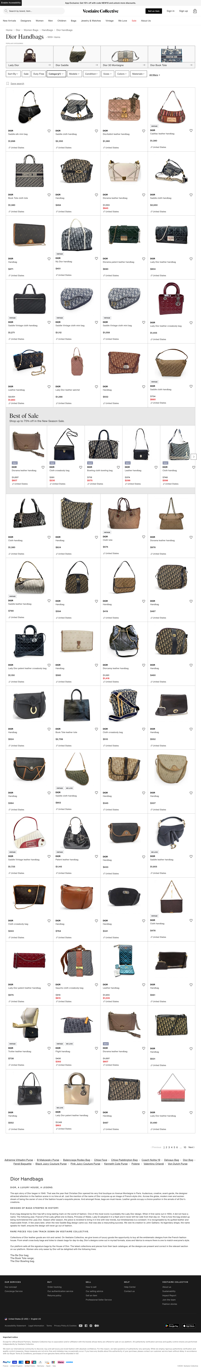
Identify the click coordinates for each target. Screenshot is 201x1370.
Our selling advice (94, 1291)
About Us (146, 20)
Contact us (129, 1291)
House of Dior (62, 1246)
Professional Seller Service (99, 1299)
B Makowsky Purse (48, 1160)
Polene (136, 1164)
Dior (18, 30)
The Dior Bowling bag (22, 1261)
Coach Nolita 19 (151, 1160)
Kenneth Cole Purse (116, 1164)
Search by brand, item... (20, 10)
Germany (40, 1366)
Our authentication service (60, 1291)
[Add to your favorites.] (49, 131)
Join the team (169, 1299)
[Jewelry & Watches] (103, 21)
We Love (122, 20)
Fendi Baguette (23, 1164)
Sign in (171, 10)
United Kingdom (16, 1366)
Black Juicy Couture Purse (51, 1164)
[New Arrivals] (18, 21)
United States (30, 1366)
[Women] (46, 21)
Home (9, 30)
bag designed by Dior (26, 1213)
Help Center (130, 1287)
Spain (48, 1366)
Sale (134, 20)
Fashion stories (169, 1304)
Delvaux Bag (171, 1160)
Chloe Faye (100, 1160)
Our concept (11, 1287)
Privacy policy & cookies (65, 1325)
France (5, 1366)
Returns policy (54, 1295)
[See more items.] (194, 457)
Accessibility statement (15, 1325)
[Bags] (78, 21)
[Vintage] (116, 21)
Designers (26, 20)
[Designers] (33, 21)
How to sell (91, 1287)
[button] (195, 11)
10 (185, 1147)
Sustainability (169, 1291)
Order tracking (54, 1287)
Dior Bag (188, 1160)
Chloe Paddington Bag (124, 1160)
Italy (54, 1366)
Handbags (47, 30)
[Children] (68, 21)
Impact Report (169, 1295)
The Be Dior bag (19, 1255)
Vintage (109, 20)
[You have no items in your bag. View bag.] (195, 11)
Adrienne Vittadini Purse (18, 1160)
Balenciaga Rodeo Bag (76, 1160)
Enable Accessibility (11, 2)
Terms (49, 1325)
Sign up (183, 10)
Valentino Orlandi (154, 1164)
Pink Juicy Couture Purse (85, 1164)
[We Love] (129, 21)
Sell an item (154, 10)
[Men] (55, 21)
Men (50, 20)
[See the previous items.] (7, 457)
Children (62, 20)
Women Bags (31, 30)
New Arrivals (9, 20)
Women (40, 20)
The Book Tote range (22, 1258)
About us (166, 1287)
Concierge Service (14, 1291)
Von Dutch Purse (177, 1164)
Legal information (36, 1325)
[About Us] (153, 21)
